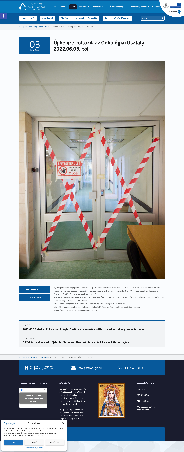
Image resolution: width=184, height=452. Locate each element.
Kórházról (83, 6)
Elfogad (14, 442)
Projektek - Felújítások (36, 289)
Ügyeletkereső (28, 18)
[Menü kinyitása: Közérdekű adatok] (148, 6)
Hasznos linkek (60, 6)
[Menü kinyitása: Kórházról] (88, 6)
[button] (3, 16)
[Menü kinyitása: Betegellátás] (105, 6)
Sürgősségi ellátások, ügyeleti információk (79, 18)
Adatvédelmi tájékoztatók (34, 447)
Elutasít (34, 442)
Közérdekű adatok (139, 6)
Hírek (73, 6)
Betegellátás (98, 6)
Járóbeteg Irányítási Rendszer (117, 18)
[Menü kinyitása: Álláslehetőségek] (126, 6)
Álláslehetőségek (117, 6)
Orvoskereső (47, 18)
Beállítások (54, 442)
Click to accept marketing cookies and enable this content (33, 398)
